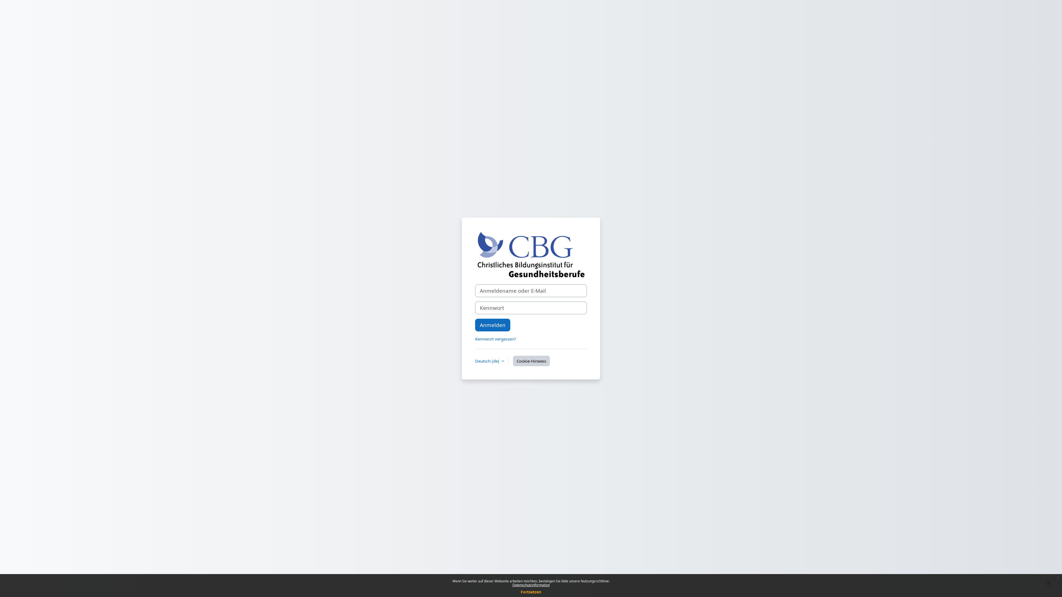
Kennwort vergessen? (495, 339)
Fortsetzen (531, 592)
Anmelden (493, 324)
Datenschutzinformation (531, 585)
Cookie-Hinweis (531, 361)
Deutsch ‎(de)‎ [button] (487, 361)
